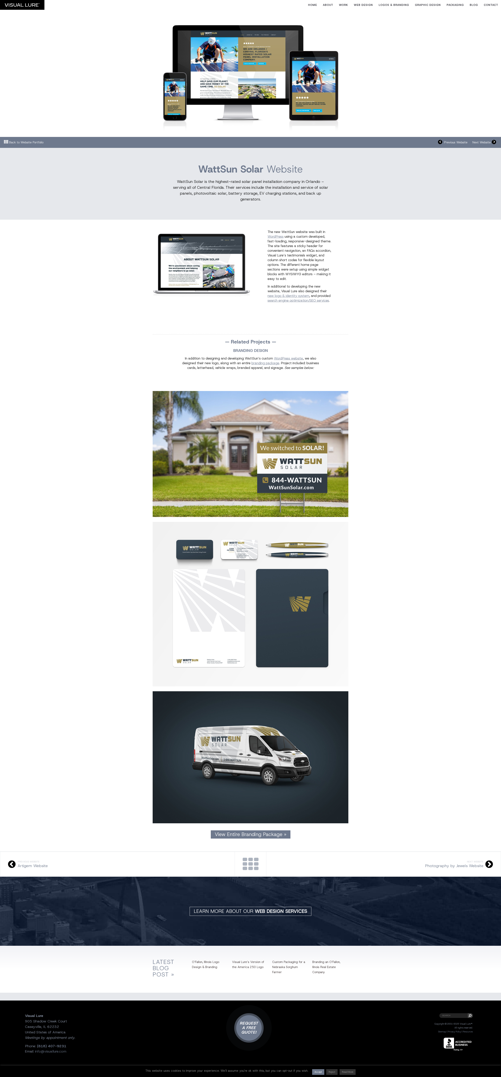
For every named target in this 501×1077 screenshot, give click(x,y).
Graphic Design (428, 5)
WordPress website (288, 358)
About (328, 5)
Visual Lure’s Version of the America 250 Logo (248, 964)
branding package (265, 363)
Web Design (363, 5)
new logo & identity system (288, 296)
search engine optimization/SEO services (298, 300)
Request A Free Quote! (249, 1028)
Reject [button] (332, 1072)
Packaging (455, 5)
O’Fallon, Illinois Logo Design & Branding (205, 964)
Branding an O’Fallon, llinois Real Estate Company (326, 967)
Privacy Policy (454, 1031)
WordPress (276, 236)
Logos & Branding (394, 5)
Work (343, 5)
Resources (468, 1031)
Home (312, 5)
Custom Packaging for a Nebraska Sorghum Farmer (288, 967)
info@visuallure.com (50, 1051)
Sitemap (442, 1031)
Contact (491, 5)
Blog (474, 5)
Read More (347, 1072)
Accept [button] (318, 1072)
